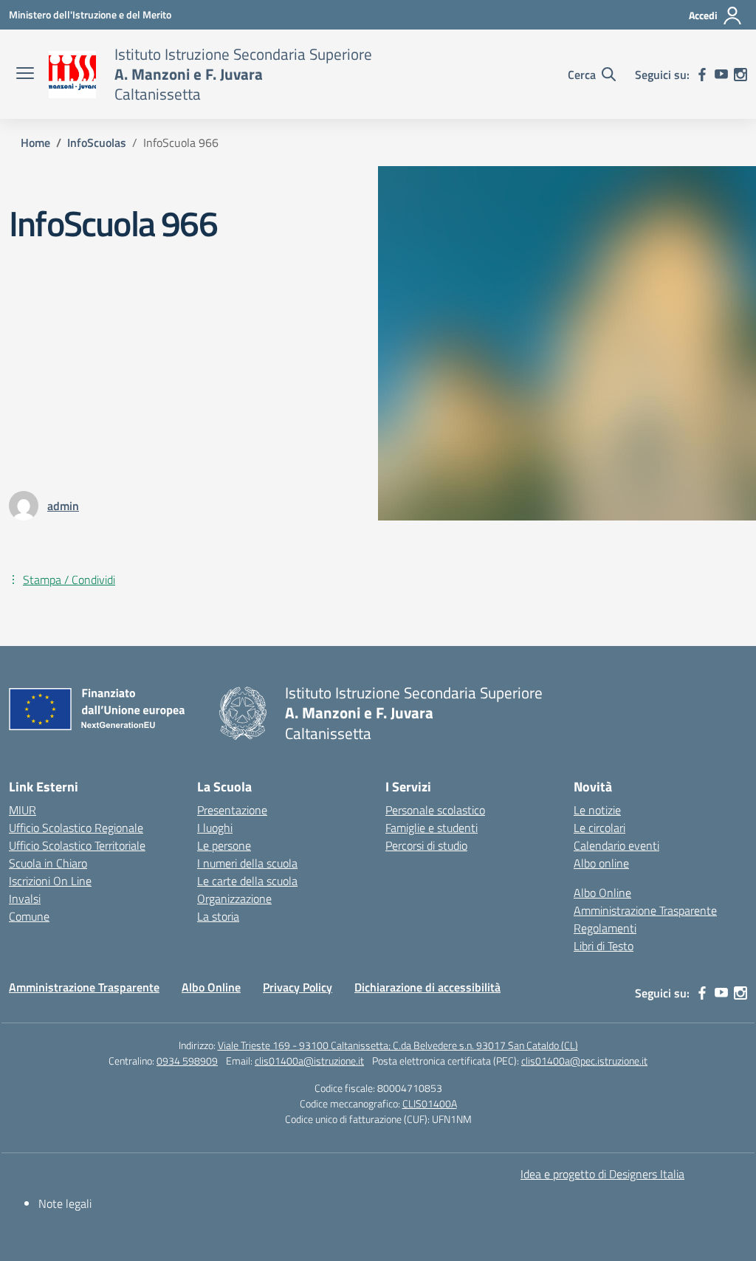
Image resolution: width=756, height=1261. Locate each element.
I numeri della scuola (247, 863)
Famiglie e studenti (431, 827)
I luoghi (215, 827)
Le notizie (597, 810)
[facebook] (702, 74)
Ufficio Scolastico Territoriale (77, 845)
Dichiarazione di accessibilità (427, 987)
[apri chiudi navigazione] (25, 74)
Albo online (601, 863)
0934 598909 (187, 1060)
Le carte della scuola (247, 881)
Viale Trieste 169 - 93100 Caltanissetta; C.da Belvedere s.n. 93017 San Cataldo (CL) (398, 1045)
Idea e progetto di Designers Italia (602, 1174)
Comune (29, 916)
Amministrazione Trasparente (645, 910)
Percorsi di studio (426, 845)
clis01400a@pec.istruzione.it (584, 1060)
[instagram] (740, 74)
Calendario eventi (616, 845)
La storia (218, 916)
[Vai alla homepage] (72, 74)
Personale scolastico (435, 810)
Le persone (224, 845)
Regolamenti (605, 928)
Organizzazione (234, 898)
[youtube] (721, 74)
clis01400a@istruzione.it (309, 1060)
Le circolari (599, 827)
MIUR (22, 810)
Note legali (65, 1203)
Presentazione (232, 810)
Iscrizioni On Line (50, 881)
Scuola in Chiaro (48, 863)
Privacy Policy (297, 987)
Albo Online (602, 892)
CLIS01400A (429, 1103)
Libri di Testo (603, 946)
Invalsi (25, 898)
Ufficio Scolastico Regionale (76, 827)
